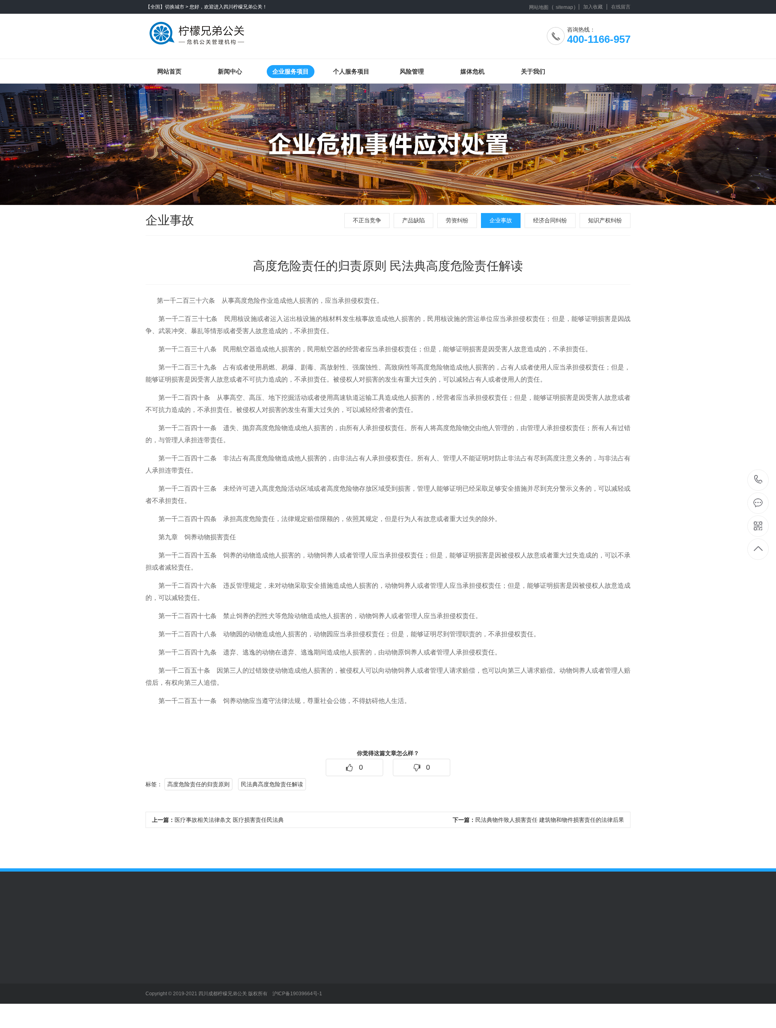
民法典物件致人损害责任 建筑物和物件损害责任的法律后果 (538, 820)
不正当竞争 (367, 220)
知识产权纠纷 (605, 220)
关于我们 (533, 71)
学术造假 (269, 970)
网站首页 (169, 71)
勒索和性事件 (275, 982)
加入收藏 (593, 7)
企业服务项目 (290, 71)
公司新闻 (157, 958)
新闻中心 (230, 71)
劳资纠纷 (457, 220)
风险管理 (412, 71)
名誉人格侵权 (275, 994)
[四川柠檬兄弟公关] (199, 30)
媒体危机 (472, 71)
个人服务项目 (351, 71)
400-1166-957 (758, 480)
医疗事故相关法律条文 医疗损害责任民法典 (218, 820)
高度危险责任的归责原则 (198, 784)
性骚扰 (266, 1006)
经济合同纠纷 (550, 220)
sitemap (564, 7)
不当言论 (269, 958)
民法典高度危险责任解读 (272, 784)
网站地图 (538, 7)
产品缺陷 (413, 220)
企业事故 (500, 220)
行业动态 (157, 970)
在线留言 (620, 7)
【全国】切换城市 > (167, 7)
